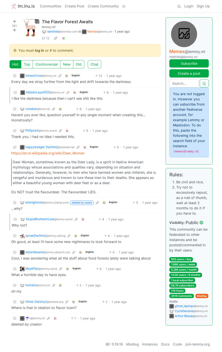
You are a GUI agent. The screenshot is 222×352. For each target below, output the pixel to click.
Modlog (202, 295)
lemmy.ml (48, 27)
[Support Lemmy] (124, 6)
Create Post (74, 6)
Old (79, 64)
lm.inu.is (26, 6)
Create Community (103, 6)
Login (188, 6)
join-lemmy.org (197, 344)
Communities (50, 6)
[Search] (179, 6)
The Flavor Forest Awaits (67, 21)
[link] (55, 38)
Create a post (189, 73)
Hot (15, 64)
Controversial (47, 64)
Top (27, 64)
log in (39, 50)
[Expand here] (30, 27)
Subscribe (189, 63)
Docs (165, 344)
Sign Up (203, 6)
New (66, 64)
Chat (94, 64)
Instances (150, 344)
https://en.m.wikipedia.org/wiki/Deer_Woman (48, 153)
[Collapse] (14, 75)
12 (47, 38)
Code (177, 344)
